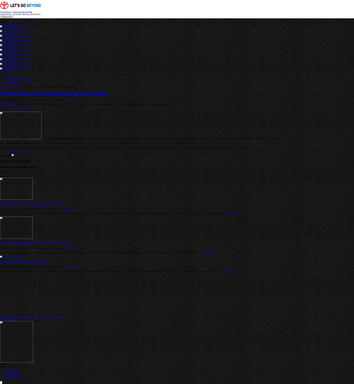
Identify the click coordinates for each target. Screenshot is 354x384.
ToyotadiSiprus (25, 152)
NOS (15, 152)
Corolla (9, 152)
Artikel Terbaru (12, 82)
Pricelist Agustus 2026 (16, 78)
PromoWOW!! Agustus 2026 (19, 80)
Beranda (9, 75)
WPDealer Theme (8, 320)
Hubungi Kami (6, 17)
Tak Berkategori (72, 99)
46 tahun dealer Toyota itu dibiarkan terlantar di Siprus (54, 93)
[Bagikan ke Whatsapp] (13, 155)
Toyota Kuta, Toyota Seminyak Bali (16, 12)
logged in (16, 172)
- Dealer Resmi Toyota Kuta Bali (33, 317)
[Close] (1, 382)
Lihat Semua (5, 71)
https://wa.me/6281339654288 (20, 108)
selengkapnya (233, 213)
